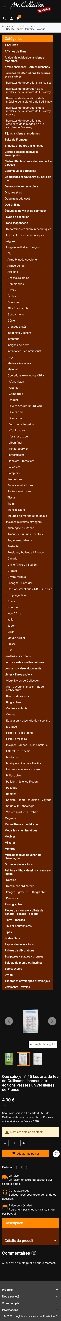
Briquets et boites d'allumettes (24, 145)
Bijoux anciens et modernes (22, 133)
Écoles (11, 296)
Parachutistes (15, 454)
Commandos (15, 284)
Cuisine (10, 714)
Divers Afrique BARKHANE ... (27, 406)
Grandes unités (16, 326)
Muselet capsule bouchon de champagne (23, 856)
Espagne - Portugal (19, 583)
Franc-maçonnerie (16, 223)
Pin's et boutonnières (18, 926)
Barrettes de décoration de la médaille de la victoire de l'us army (28, 90)
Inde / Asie (14, 613)
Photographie (13, 904)
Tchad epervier (18, 448)
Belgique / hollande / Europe (25, 552)
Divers (11, 290)
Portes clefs (12, 938)
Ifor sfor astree (18, 436)
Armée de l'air (16, 265)
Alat (9, 253)
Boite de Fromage (16, 139)
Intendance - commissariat (24, 351)
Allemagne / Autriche (20, 528)
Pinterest (27, 1167)
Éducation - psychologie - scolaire (28, 720)
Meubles (10, 836)
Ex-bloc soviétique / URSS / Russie (29, 589)
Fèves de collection (17, 216)
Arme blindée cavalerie (22, 259)
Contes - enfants (16, 708)
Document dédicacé (17, 198)
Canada (12, 558)
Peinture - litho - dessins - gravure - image (27, 872)
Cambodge (16, 393)
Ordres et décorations (19, 864)
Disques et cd (13, 192)
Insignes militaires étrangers (24, 522)
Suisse (11, 644)
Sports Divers (13, 968)
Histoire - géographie (19, 732)
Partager (16, 1167)
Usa (9, 650)
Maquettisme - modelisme (21, 824)
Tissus (11, 497)
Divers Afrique (16, 576)
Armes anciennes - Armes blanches (27, 67)
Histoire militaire (16, 738)
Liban (10, 631)
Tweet (22, 1167)
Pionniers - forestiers (20, 461)
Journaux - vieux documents (23, 668)
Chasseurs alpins (18, 277)
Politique (11, 787)
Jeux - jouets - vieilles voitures (24, 662)
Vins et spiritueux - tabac (22, 812)
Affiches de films (15, 51)
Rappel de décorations (19, 944)
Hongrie (12, 607)
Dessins (11, 880)
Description (14, 1223)
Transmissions (16, 509)
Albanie (13, 387)
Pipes (8, 932)
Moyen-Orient (16, 637)
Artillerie (12, 271)
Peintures (12, 898)
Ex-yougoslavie (17, 595)
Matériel (12, 369)
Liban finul (15, 442)
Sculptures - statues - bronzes (24, 956)
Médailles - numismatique (21, 830)
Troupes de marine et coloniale (27, 515)
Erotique (11, 726)
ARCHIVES (11, 45)
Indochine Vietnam (19, 332)
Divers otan (16, 418)
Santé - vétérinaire (19, 491)
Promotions (14, 479)
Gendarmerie (15, 314)
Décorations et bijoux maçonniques (28, 229)
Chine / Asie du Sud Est (22, 564)
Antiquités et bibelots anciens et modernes (25, 59)
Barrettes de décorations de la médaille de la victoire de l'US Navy (29, 99)
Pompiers (13, 473)
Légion (11, 357)
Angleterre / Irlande (19, 540)
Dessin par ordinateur (20, 886)
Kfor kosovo (17, 430)
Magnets (10, 818)
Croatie (12, 570)
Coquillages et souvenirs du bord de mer (28, 178)
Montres (10, 848)
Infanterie (13, 339)
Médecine (12, 757)
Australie (12, 546)
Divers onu (16, 412)
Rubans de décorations (19, 950)
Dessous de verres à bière (21, 186)
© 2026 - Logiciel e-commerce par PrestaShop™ (31, 1316)
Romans (11, 793)
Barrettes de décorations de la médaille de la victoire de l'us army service (28, 111)
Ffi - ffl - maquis (17, 308)
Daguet (13, 400)
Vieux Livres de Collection (22, 680)
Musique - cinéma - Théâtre (23, 763)
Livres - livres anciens (19, 674)
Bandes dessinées (17, 696)
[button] (4, 18)
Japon (11, 625)
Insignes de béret (18, 345)
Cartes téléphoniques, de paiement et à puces (28, 162)
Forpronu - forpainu (21, 424)
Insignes (10, 241)
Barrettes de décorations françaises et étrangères (27, 74)
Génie (11, 320)
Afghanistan (16, 381)
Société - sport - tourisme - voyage (28, 800)
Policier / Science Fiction (22, 781)
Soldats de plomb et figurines (23, 962)
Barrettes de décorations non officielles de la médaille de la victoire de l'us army (25, 124)
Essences (13, 302)
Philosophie (13, 775)
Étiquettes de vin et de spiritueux (25, 210)
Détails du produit (19, 1241)
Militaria (10, 842)
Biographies (13, 702)
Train (10, 503)
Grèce (11, 601)
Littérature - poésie (18, 751)
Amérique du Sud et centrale (25, 534)
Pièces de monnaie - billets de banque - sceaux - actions (24, 912)
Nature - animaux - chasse (23, 769)
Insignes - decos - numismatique (27, 745)
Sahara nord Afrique (20, 485)
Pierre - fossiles (15, 920)
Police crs (13, 467)
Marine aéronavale (19, 363)
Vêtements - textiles (17, 987)
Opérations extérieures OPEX (25, 375)
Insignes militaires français (23, 247)
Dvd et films (12, 204)
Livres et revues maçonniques (25, 235)
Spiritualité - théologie (20, 806)
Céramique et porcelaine (20, 170)
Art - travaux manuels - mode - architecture (26, 688)
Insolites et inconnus (17, 656)
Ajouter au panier (25, 1154)
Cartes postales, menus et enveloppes (21, 153)
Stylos (9, 974)
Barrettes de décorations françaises (28, 82)
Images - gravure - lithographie (26, 892)
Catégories (14, 39)
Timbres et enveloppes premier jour (27, 981)
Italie (10, 619)
